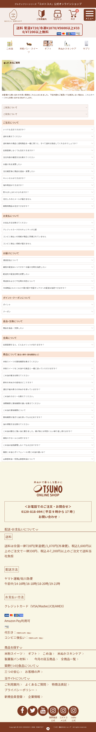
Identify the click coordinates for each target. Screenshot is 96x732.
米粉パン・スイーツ (29, 50)
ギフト (48, 48)
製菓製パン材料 (15, 659)
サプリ (86, 48)
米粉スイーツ (13, 653)
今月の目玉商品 (44, 659)
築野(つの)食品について (20, 665)
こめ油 (9, 48)
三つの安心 (12, 671)
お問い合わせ (48, 516)
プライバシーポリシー (19, 690)
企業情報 (34, 696)
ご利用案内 (12, 684)
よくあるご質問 (35, 684)
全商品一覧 (68, 659)
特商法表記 (59, 684)
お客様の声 (32, 671)
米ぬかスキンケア (67, 48)
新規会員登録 (13, 696)
